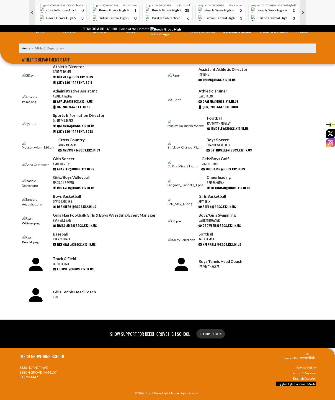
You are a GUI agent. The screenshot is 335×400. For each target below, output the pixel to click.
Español (310, 378)
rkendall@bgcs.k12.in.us (76, 244)
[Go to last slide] (32, 12)
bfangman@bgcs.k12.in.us (230, 187)
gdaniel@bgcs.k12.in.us (74, 76)
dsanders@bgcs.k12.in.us (76, 206)
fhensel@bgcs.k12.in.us (75, 269)
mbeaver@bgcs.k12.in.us (75, 187)
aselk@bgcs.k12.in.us (219, 206)
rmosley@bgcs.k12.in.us (229, 128)
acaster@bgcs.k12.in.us (75, 169)
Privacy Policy (306, 367)
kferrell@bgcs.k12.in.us (221, 244)
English (298, 378)
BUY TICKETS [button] (213, 333)
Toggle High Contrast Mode (296, 384)
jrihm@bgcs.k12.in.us (219, 79)
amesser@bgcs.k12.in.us (81, 150)
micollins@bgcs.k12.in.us (225, 169)
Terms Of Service (303, 373)
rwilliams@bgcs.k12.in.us (76, 225)
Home (26, 48)
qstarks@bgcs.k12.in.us (75, 125)
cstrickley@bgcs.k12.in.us (231, 150)
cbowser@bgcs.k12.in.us (221, 225)
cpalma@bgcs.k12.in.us (220, 101)
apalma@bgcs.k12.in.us (74, 101)
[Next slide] (303, 12)
